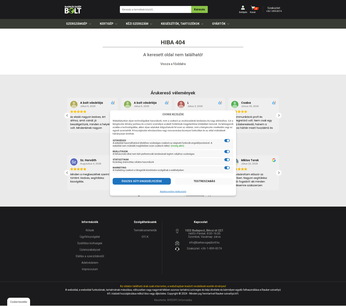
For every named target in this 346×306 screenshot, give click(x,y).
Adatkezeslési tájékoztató (173, 191)
